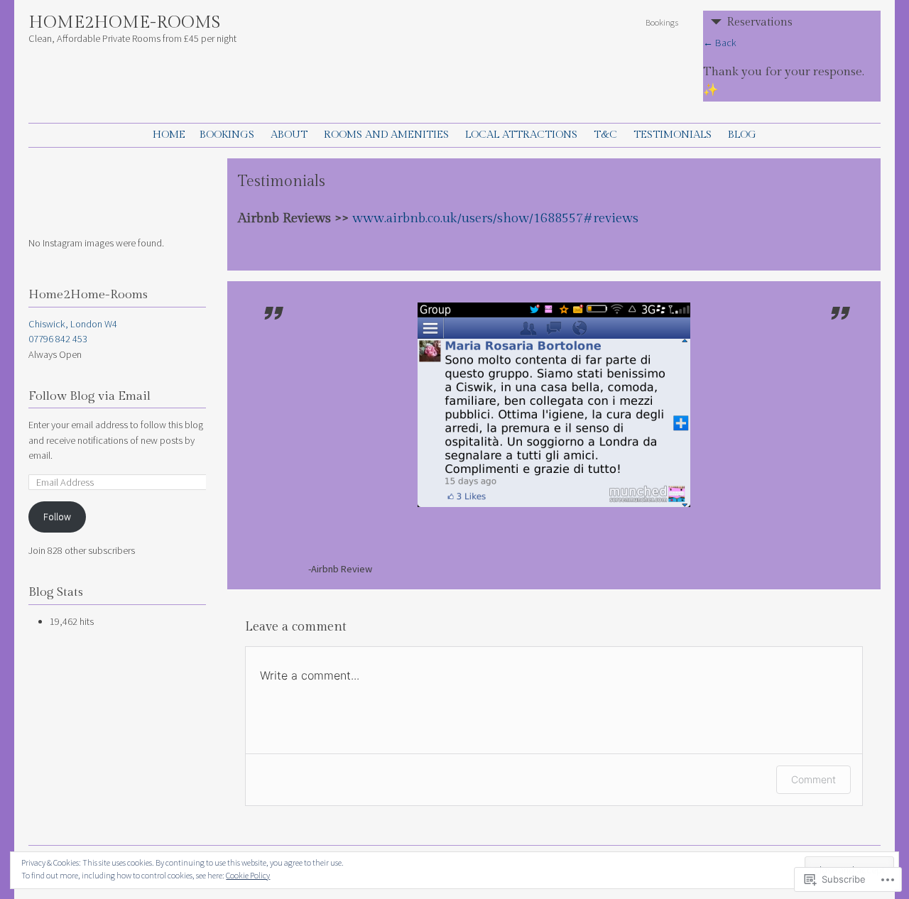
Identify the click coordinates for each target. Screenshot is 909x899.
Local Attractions (521, 135)
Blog (742, 135)
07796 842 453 (57, 338)
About (289, 135)
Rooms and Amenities (386, 135)
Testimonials (672, 135)
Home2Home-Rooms (124, 23)
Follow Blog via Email (89, 396)
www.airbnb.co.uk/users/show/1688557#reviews (495, 218)
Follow (57, 516)
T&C (605, 135)
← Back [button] (719, 42)
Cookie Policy (248, 875)
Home (169, 135)
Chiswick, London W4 (72, 323)
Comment (813, 779)
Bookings (662, 22)
